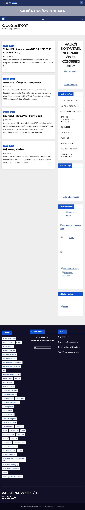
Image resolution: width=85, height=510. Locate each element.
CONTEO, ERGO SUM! (69, 106)
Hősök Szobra (8, 378)
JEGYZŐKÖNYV (8, 382)
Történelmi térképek (10, 447)
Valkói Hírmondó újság (10, 465)
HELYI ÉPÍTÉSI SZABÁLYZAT (12, 362)
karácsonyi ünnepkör (10, 390)
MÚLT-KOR (64, 138)
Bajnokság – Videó (13, 149)
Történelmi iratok (19, 443)
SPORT (6, 45)
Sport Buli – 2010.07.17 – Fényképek (22, 116)
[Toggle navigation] (42, 18)
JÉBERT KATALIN (8, 386)
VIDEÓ (11, 45)
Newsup (50, 506)
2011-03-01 (9, 86)
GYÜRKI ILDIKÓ (8, 346)
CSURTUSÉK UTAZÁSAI (70, 112)
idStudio (45, 337)
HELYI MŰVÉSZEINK (9, 354)
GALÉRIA (6, 79)
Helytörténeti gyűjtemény (11, 366)
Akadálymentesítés (9, 338)
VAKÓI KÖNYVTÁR (9, 451)
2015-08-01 (9, 56)
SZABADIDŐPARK (9, 435)
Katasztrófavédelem (10, 394)
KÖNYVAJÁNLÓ (8, 398)
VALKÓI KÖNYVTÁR (9, 455)
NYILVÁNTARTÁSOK (9, 423)
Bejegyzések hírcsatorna (68, 342)
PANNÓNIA (19, 427)
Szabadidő (20, 435)
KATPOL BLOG (66, 132)
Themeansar (60, 506)
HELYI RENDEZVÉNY (9, 358)
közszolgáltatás (8, 407)
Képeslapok (20, 398)
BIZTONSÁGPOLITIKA (69, 101)
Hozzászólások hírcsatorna (69, 347)
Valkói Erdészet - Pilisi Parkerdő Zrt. (14, 460)
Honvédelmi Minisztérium (11, 374)
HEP (4, 370)
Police (5, 431)
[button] (82, 19)
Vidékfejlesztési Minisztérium (13, 477)
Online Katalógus (70, 85)
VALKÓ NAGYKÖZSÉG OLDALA (42, 11)
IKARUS (17, 378)
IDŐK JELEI (65, 127)
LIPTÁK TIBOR (7, 411)
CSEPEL (19, 342)
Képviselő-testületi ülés (11, 402)
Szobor (5, 439)
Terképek (13, 439)
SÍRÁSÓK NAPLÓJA (68, 149)
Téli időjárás (7, 443)
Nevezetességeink (9, 419)
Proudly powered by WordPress (31, 506)
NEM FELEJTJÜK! (67, 143)
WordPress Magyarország (68, 352)
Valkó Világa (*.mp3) (71, 197)
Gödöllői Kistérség (9, 350)
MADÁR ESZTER (8, 415)
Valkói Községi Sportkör (11, 469)
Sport (23, 431)
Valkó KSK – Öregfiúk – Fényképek (22, 82)
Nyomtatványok (8, 427)
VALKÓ (20, 451)
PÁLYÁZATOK (14, 431)
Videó (5, 473)
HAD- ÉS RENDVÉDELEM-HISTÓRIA (67, 119)
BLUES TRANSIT (8, 342)
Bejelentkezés (63, 337)
